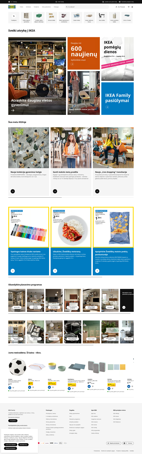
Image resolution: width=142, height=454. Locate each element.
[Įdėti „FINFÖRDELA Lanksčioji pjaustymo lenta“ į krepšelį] (69, 388)
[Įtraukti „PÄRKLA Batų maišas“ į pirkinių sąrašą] (33, 387)
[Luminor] (47, 443)
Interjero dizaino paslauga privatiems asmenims (55, 428)
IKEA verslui (94, 424)
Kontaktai (132, 450)
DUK (70, 416)
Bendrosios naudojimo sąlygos (76, 427)
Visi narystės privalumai (13, 417)
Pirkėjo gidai (72, 430)
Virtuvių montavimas (51, 424)
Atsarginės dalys (73, 433)
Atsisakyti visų (23, 444)
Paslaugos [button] (56, 7)
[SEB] (51, 443)
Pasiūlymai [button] (36, 7)
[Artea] (56, 443)
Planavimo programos (74, 419)
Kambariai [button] (28, 7)
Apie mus (93, 413)
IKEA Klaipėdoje (117, 419)
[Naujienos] (84, 53)
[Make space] (37, 76)
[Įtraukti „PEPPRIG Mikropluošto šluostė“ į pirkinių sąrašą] (112, 388)
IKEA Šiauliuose (117, 422)
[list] (71, 17)
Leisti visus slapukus (11, 444)
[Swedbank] (42, 443)
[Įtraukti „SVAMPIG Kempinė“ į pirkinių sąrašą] (92, 386)
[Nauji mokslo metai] (84, 93)
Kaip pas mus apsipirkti (74, 424)
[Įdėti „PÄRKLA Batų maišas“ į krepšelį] (29, 387)
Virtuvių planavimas (50, 422)
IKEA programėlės (95, 430)
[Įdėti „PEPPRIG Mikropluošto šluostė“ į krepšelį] (108, 388)
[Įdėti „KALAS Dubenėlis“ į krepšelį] (49, 387)
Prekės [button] (21, 7)
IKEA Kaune (116, 416)
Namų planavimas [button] (46, 7)
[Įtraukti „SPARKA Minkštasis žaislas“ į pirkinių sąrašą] (13, 387)
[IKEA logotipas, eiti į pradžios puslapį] (12, 6)
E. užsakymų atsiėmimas (52, 416)
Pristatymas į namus (51, 413)
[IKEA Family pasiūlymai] (117, 98)
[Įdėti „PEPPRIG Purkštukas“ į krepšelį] (128, 386)
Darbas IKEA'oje (95, 433)
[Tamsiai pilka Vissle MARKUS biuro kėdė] (128, 331)
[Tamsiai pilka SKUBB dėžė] (35, 331)
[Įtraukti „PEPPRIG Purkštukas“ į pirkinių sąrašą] (132, 386)
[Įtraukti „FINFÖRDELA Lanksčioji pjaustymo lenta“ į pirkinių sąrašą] (72, 388)
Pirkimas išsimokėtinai (51, 419)
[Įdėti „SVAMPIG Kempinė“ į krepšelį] (89, 386)
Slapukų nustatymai (10, 448)
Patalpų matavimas (50, 432)
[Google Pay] (65, 443)
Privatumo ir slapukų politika (122, 450)
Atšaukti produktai (73, 422)
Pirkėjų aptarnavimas (74, 413)
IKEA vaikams (94, 416)
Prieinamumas (97, 450)
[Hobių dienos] (117, 59)
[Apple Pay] (61, 443)
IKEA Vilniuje (116, 413)
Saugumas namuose (96, 419)
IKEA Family (94, 427)
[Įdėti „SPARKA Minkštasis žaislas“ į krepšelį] (9, 387)
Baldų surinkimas (50, 435)
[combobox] (86, 7)
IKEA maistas (94, 422)
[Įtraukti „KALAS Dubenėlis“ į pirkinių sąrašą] (52, 387)
